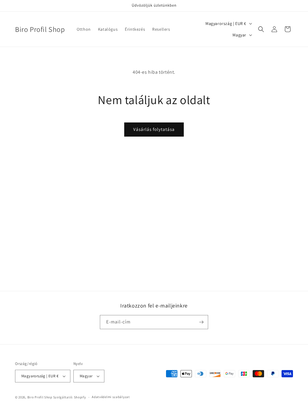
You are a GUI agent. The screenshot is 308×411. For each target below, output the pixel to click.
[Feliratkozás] (201, 322)
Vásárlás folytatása (154, 129)
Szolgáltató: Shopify (69, 397)
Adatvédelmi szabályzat (111, 397)
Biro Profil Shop (39, 397)
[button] (261, 29)
